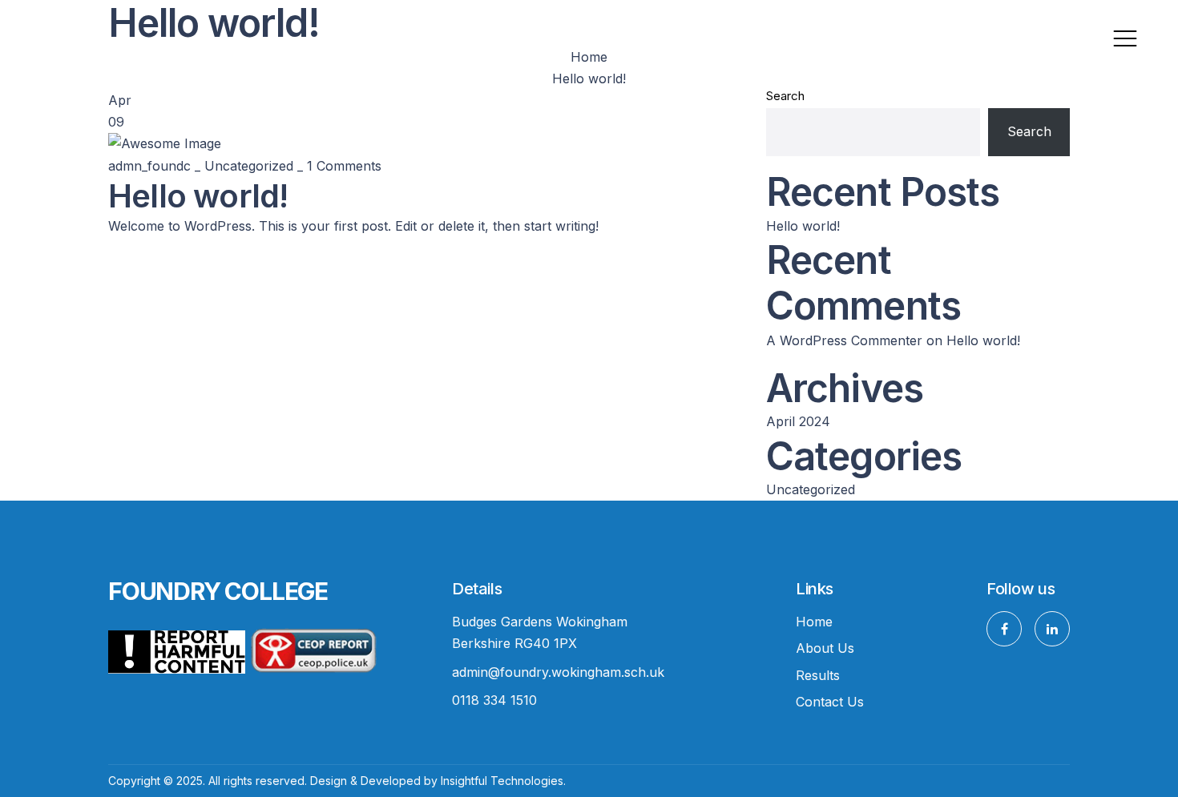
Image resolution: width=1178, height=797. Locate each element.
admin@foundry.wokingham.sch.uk (558, 672)
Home (814, 622)
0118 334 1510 (494, 700)
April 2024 (798, 421)
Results (818, 675)
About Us (825, 648)
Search (785, 96)
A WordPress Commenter (844, 340)
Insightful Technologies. (503, 780)
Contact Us (830, 702)
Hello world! (803, 226)
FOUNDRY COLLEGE (218, 591)
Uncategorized (248, 166)
